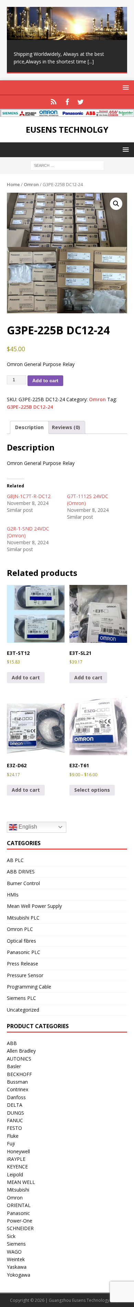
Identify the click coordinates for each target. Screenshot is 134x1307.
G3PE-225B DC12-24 (30, 407)
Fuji (11, 1143)
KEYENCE (17, 1166)
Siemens (16, 1243)
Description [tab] (29, 427)
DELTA (14, 1105)
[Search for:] (67, 165)
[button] (116, 203)
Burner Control (23, 883)
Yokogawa (18, 1274)
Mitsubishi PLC (23, 917)
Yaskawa (16, 1267)
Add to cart (45, 380)
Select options (92, 790)
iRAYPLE (16, 1159)
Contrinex (17, 1089)
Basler (14, 1066)
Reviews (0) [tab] (66, 427)
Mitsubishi (18, 1189)
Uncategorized (23, 1009)
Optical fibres (21, 941)
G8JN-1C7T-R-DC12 (29, 496)
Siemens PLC (21, 998)
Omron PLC (20, 929)
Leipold (15, 1174)
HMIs (13, 894)
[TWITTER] (81, 102)
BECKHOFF (19, 1074)
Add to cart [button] (26, 677)
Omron (31, 184)
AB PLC (15, 860)
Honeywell (18, 1151)
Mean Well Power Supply (34, 906)
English (27, 827)
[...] (91, 61)
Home (13, 184)
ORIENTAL (19, 1205)
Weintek (16, 1259)
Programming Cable (29, 986)
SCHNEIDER (20, 1228)
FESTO (14, 1128)
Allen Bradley (21, 1050)
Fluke (13, 1136)
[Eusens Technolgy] (67, 113)
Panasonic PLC (23, 952)
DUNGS (15, 1113)
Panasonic (18, 1213)
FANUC (15, 1120)
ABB (12, 1043)
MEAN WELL (21, 1182)
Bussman (17, 1081)
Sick (11, 1236)
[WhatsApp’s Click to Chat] (54, 102)
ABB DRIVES (21, 871)
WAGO (14, 1251)
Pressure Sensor (25, 975)
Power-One (19, 1220)
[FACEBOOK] (67, 102)
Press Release (22, 963)
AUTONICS (19, 1058)
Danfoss (16, 1097)
